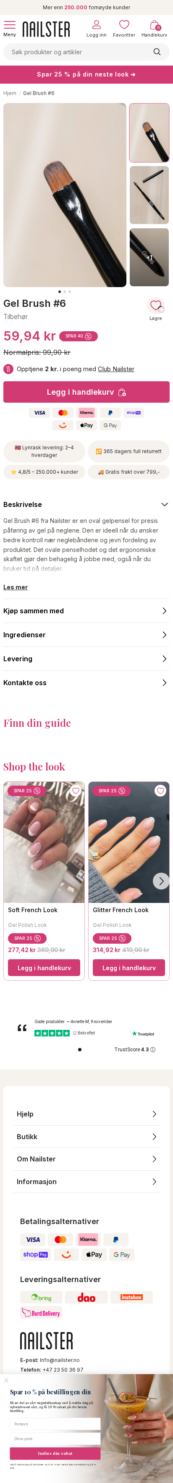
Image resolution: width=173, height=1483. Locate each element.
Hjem (9, 93)
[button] (86, 1114)
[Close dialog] (6, 1380)
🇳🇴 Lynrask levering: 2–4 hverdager (44, 451)
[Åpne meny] (10, 25)
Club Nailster (116, 369)
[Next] (161, 881)
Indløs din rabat (55, 1453)
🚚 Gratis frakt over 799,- (129, 472)
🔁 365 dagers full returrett (129, 451)
